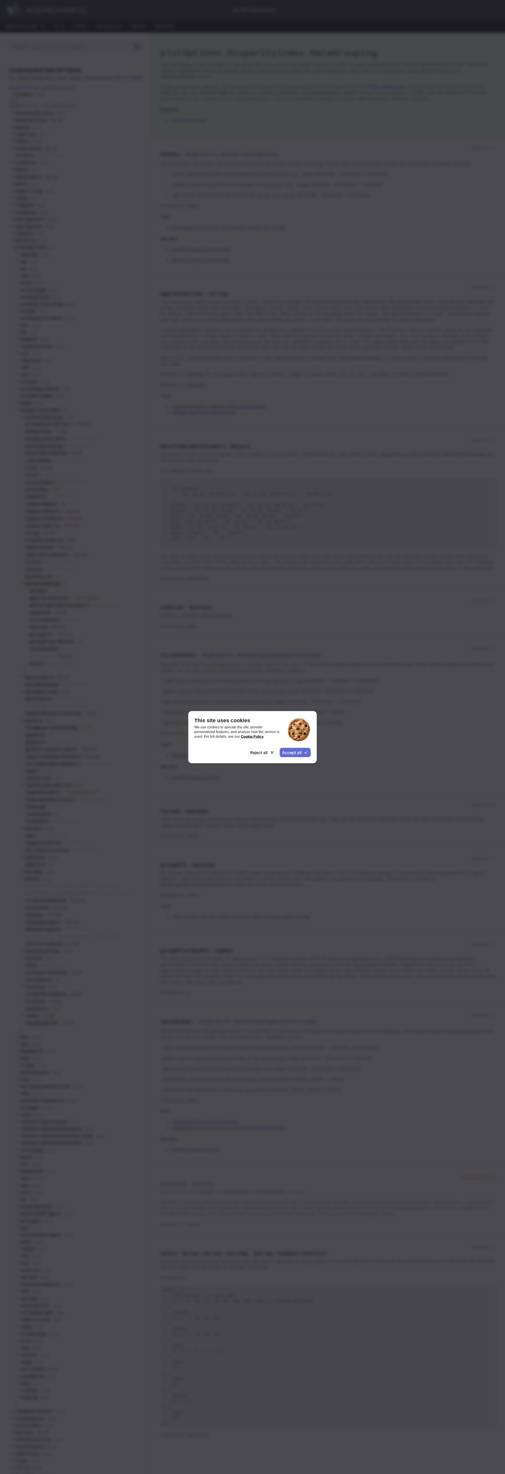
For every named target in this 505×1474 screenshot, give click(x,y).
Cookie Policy (252, 736)
